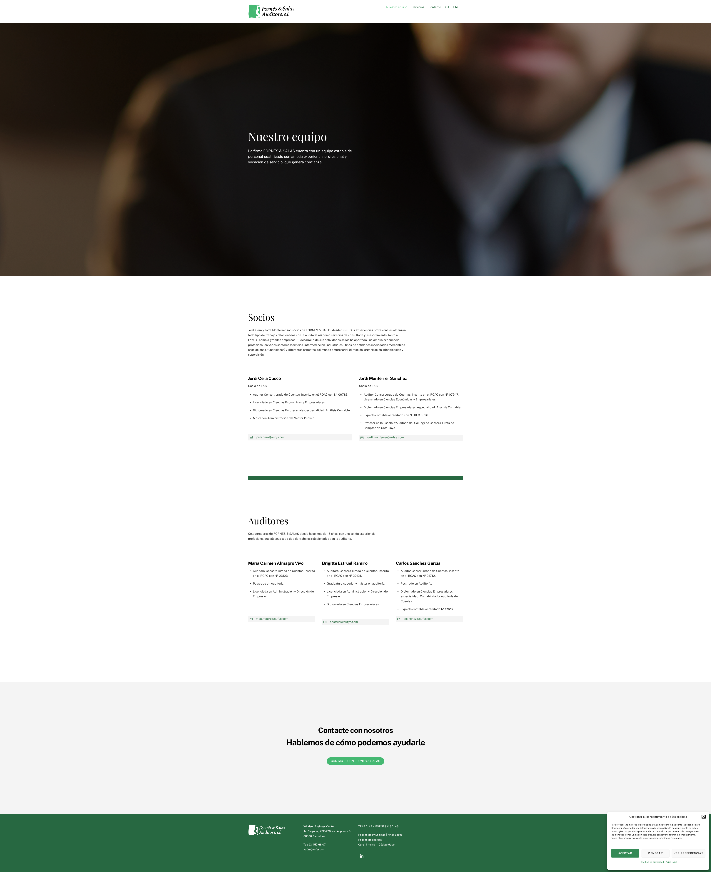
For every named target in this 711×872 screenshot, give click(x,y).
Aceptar (625, 853)
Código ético (387, 844)
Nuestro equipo (396, 7)
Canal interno (367, 844)
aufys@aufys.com (314, 849)
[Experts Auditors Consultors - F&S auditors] (271, 16)
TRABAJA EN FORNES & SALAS (378, 826)
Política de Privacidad (372, 834)
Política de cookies (370, 839)
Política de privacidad (652, 862)
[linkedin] (362, 855)
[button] (703, 817)
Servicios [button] (418, 7)
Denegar (655, 853)
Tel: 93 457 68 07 (314, 844)
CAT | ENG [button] (452, 7)
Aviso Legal (395, 834)
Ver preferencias (688, 853)
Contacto (434, 7)
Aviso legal (671, 862)
